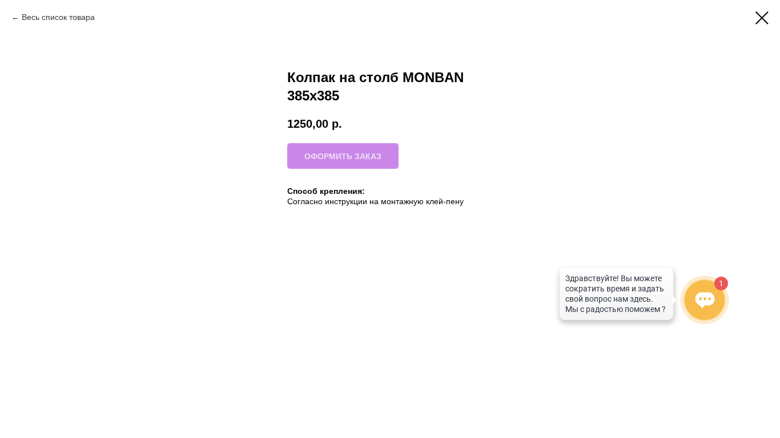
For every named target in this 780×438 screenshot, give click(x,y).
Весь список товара (58, 17)
